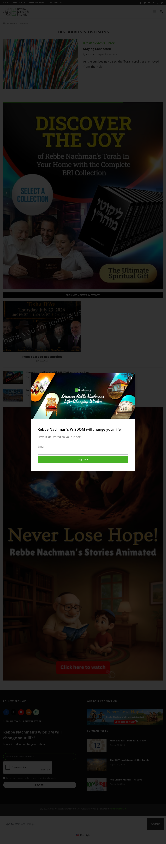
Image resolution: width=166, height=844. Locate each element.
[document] (83, 422)
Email (41, 446)
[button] (130, 378)
